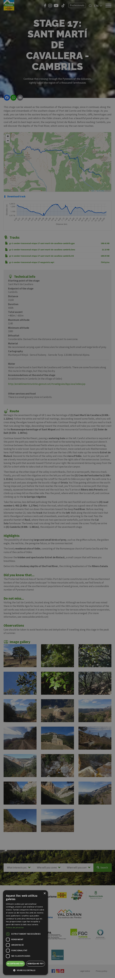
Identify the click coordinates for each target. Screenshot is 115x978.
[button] (25, 970)
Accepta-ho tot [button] (15, 963)
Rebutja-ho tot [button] (36, 963)
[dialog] (25, 932)
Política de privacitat (15, 927)
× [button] (44, 893)
